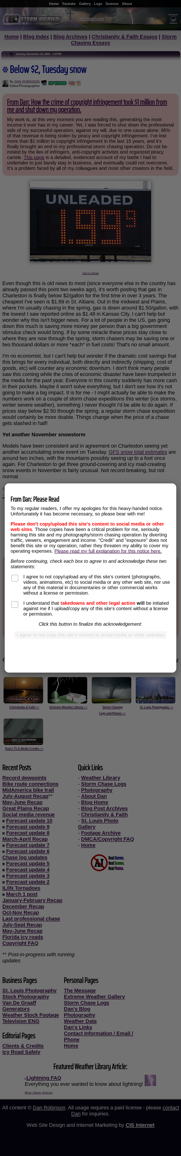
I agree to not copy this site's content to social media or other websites (90, 634)
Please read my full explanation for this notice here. (108, 551)
